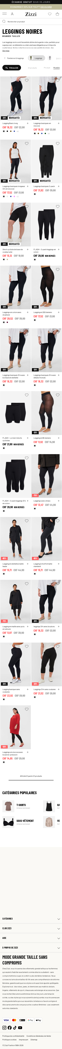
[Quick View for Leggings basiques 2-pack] (58, 186)
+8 (17, 131)
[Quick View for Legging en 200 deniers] (58, 312)
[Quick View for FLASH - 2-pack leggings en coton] (58, 249)
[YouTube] (20, 1027)
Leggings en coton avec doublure (12, 313)
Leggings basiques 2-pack (44, 186)
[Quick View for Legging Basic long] (27, 123)
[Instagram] (4, 1027)
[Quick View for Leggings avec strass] (58, 501)
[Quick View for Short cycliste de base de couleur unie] (27, 249)
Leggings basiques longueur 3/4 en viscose (14, 187)
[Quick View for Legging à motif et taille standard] (58, 564)
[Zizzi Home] (31, 13)
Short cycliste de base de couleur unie (13, 250)
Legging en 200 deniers (43, 312)
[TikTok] (15, 1027)
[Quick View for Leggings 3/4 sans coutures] (58, 689)
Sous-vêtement (20, 822)
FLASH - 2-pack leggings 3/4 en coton (14, 501)
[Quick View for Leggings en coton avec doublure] (27, 312)
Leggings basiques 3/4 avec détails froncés (45, 376)
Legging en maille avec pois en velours (13, 627)
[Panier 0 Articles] (57, 14)
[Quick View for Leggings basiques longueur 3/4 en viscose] (27, 186)
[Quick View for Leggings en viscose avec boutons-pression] (27, 752)
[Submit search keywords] (4, 21)
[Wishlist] (27, 80)
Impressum (23, 1039)
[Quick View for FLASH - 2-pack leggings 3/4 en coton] (27, 501)
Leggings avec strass (42, 500)
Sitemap (34, 1039)
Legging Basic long (10, 123)
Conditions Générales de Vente (39, 1036)
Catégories (7, 918)
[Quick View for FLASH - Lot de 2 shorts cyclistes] (27, 438)
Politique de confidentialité (13, 1036)
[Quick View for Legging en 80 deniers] (58, 438)
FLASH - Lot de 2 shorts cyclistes (12, 439)
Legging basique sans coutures (11, 690)
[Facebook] (10, 1027)
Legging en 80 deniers (42, 438)
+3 (17, 196)
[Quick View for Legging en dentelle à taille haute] (27, 564)
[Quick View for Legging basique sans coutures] (27, 689)
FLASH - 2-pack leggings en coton (45, 250)
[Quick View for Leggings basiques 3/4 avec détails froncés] (58, 375)
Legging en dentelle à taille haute (13, 564)
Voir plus (5, 50)
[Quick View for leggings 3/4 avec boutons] (58, 626)
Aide (4, 938)
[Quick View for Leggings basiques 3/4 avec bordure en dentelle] (27, 375)
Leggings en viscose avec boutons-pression (13, 753)
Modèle (56, 67)
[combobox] (31, 21)
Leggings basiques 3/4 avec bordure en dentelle (14, 376)
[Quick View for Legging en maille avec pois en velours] (27, 626)
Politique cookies (9, 1039)
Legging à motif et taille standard (43, 564)
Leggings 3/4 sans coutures (45, 689)
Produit (47, 67)
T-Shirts (20, 806)
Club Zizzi (6, 928)
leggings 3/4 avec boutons (44, 626)
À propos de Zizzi (10, 947)
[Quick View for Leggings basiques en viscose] (58, 123)
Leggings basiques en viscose (42, 124)
